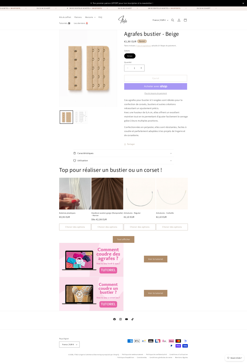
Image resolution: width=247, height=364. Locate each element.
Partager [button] (131, 144)
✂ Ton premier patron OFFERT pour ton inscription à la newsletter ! (121, 3)
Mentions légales (181, 357)
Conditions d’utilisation (179, 354)
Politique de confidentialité (156, 354)
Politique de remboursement (132, 354)
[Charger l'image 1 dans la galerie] (66, 117)
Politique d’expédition (125, 357)
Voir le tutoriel (155, 259)
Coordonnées (142, 357)
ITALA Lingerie (79, 355)
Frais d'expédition (143, 45)
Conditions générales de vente (161, 357)
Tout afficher (123, 239)
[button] (90, 17)
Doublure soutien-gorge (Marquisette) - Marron (107, 214)
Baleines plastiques (67, 213)
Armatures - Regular (132, 213)
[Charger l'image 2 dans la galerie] (80, 117)
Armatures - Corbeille (165, 213)
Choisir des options (75, 226)
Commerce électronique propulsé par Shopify (102, 355)
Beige (131, 57)
